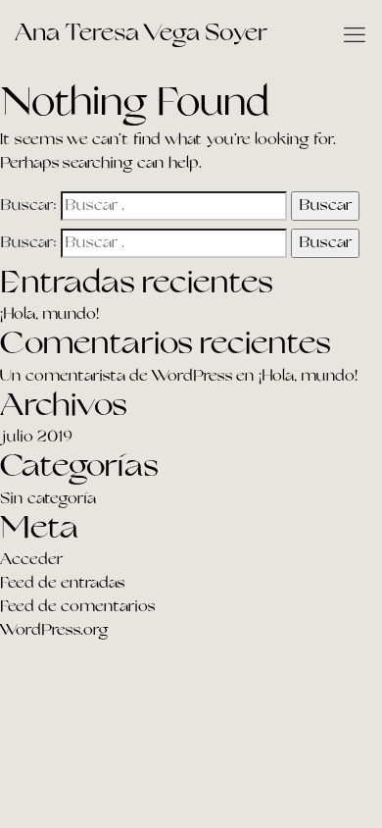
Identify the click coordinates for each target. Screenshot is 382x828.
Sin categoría (48, 499)
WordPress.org (54, 631)
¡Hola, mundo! (49, 315)
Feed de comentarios (77, 607)
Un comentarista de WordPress (116, 377)
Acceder (31, 560)
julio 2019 (36, 437)
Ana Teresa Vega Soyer (141, 34)
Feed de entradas (62, 584)
